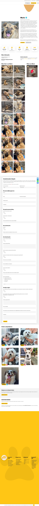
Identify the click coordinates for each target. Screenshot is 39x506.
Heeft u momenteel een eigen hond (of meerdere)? (9, 251)
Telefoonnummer (5, 200)
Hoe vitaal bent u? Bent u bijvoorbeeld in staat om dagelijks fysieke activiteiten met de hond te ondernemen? (16, 310)
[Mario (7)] (7, 83)
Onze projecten (10, 462)
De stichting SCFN (10, 461)
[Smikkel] (10, 376)
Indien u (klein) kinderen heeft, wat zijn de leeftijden (9, 220)
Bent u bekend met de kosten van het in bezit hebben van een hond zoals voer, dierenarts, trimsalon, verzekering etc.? (18, 290)
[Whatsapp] (37, 181)
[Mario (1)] (7, 119)
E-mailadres (4, 204)
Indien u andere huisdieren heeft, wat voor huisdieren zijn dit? (11, 272)
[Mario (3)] (7, 107)
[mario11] (7, 131)
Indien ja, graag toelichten (6, 299)
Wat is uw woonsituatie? (7, 279)
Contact (33, 468)
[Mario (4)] (19, 95)
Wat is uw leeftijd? (5, 306)
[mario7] (19, 143)
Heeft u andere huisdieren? (6, 269)
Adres (4, 196)
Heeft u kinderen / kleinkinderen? (7, 217)
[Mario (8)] (19, 71)
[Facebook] (37, 183)
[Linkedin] (37, 180)
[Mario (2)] (19, 107)
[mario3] (19, 167)
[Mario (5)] (7, 95)
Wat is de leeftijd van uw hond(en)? (7, 263)
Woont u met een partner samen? (7, 212)
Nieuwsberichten (34, 460)
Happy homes (34, 467)
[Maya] (29, 337)
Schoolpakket (34, 466)
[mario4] (7, 167)
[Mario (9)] (7, 71)
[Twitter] (37, 178)
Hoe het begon (10, 460)
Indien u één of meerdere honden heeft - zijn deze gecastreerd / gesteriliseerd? (13, 256)
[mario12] (19, 119)
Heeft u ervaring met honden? (7, 239)
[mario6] (7, 155)
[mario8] (7, 143)
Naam (4, 192)
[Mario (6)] (19, 83)
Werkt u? (4, 228)
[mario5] (19, 155)
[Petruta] (10, 357)
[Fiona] (29, 357)
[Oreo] (10, 337)
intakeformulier (33, 58)
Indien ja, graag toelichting (6, 243)
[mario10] (19, 131)
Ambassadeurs (18, 464)
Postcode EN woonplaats (23, 196)
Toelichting (4, 314)
